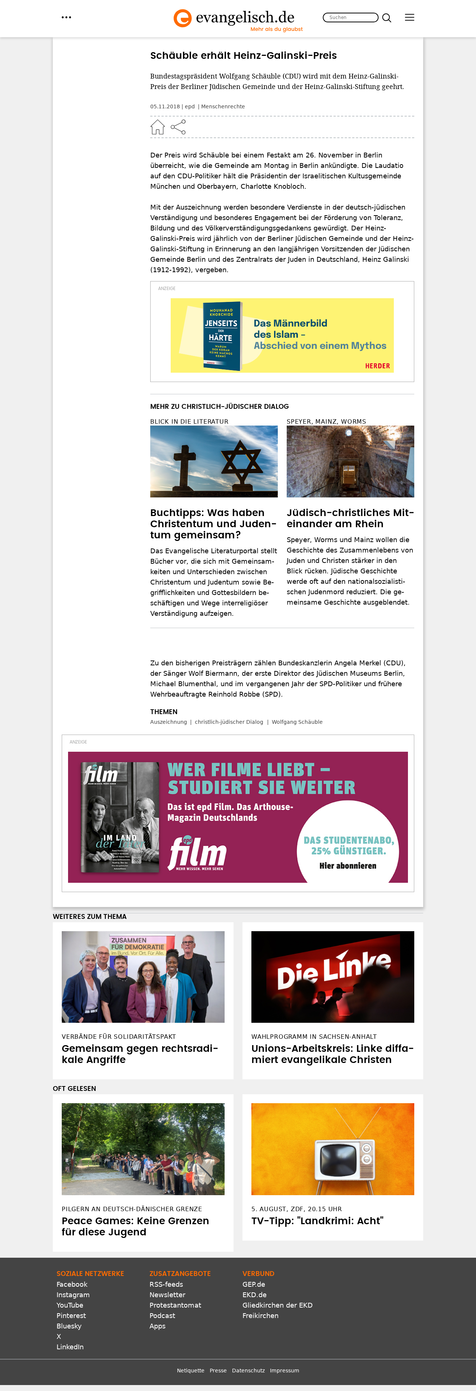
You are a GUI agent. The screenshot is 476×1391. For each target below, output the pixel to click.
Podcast (162, 1316)
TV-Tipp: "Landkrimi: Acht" (317, 1221)
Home (157, 127)
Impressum (284, 1371)
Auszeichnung (168, 722)
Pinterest (71, 1316)
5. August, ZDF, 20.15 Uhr (296, 1209)
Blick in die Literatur (189, 421)
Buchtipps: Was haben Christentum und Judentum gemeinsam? (213, 524)
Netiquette (191, 1371)
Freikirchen (260, 1316)
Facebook (72, 1284)
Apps (157, 1326)
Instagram (73, 1295)
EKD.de (254, 1295)
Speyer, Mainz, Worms (326, 421)
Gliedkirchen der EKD (277, 1305)
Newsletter (167, 1295)
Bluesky (69, 1326)
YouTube (70, 1305)
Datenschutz (248, 1371)
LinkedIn (70, 1347)
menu (66, 17)
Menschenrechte (223, 106)
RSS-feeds (166, 1284)
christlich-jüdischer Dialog (229, 722)
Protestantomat (175, 1305)
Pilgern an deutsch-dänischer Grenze (132, 1209)
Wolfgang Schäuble (297, 722)
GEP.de (253, 1284)
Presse (218, 1371)
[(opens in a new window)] (282, 335)
